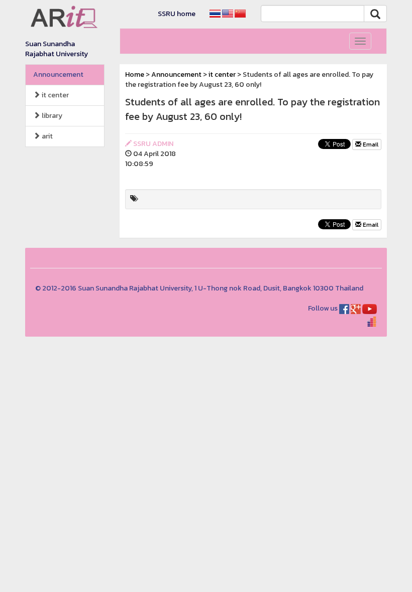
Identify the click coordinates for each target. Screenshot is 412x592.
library (51, 115)
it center (54, 95)
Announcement (58, 74)
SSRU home (176, 14)
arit (46, 136)
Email (369, 144)
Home (134, 74)
